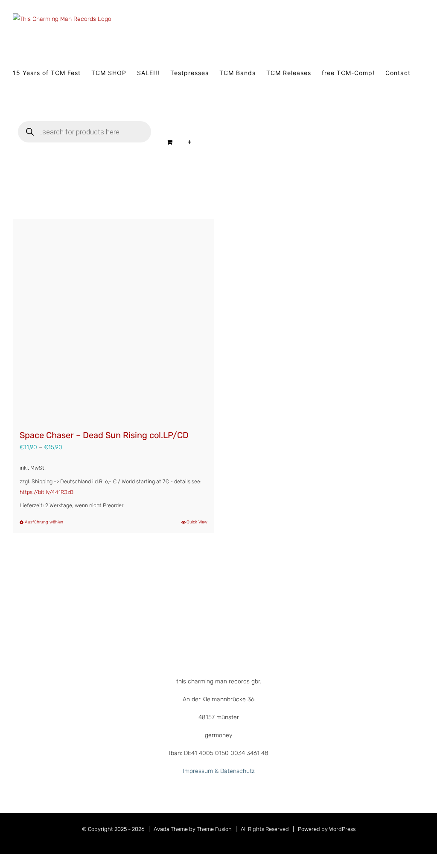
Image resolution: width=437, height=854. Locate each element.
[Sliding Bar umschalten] (189, 142)
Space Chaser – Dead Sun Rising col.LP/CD (104, 435)
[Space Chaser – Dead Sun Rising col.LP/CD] (113, 320)
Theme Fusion (214, 829)
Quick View (196, 522)
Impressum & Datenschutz (219, 771)
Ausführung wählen (44, 522)
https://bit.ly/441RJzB (46, 492)
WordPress (342, 829)
